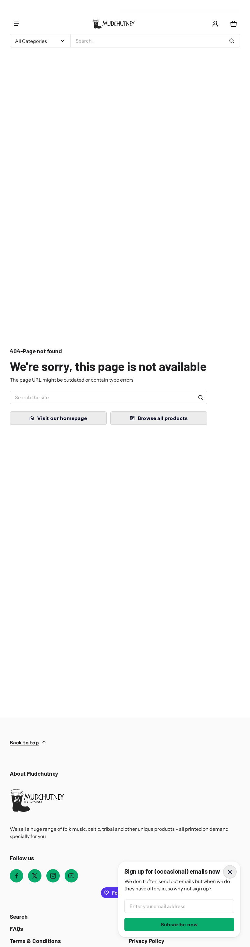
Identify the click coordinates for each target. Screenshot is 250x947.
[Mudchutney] (113, 24)
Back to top (24, 742)
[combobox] (155, 40)
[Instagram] (53, 875)
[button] (233, 23)
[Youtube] (71, 875)
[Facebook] (16, 875)
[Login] (215, 23)
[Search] (200, 397)
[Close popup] (230, 872)
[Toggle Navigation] (16, 23)
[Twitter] (34, 875)
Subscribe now (179, 924)
